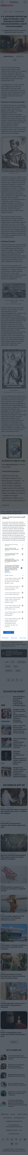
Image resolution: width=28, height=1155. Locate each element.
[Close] (24, 517)
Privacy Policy (22, 638)
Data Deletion (5, 638)
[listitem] (14, 545)
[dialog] (14, 577)
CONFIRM (8, 632)
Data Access (14, 638)
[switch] (22, 548)
